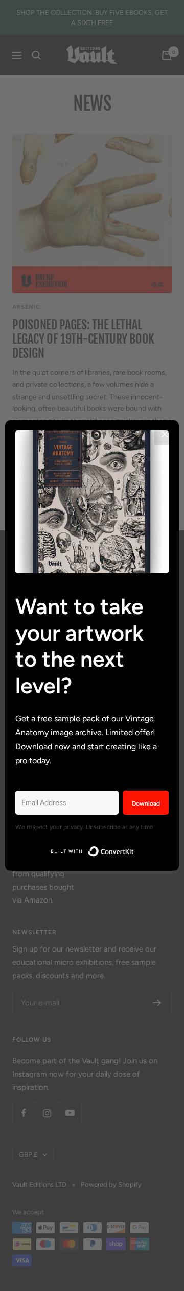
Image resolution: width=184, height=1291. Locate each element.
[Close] (164, 434)
